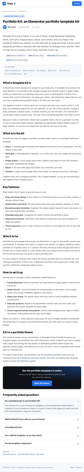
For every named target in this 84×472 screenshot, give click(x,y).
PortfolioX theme (9, 454)
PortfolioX (48, 355)
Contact (77, 3)
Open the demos (42, 383)
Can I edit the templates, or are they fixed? (23, 435)
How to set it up (64, 70)
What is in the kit (29, 70)
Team (9, 3)
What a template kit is (12, 70)
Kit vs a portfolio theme (13, 74)
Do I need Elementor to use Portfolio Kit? (22, 401)
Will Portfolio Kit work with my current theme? (25, 419)
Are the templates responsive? (18, 443)
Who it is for (52, 70)
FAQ (25, 74)
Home (5, 11)
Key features (41, 70)
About (72, 467)
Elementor (12, 11)
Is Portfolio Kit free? (13, 427)
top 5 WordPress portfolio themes (31, 358)
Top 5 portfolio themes (26, 454)
